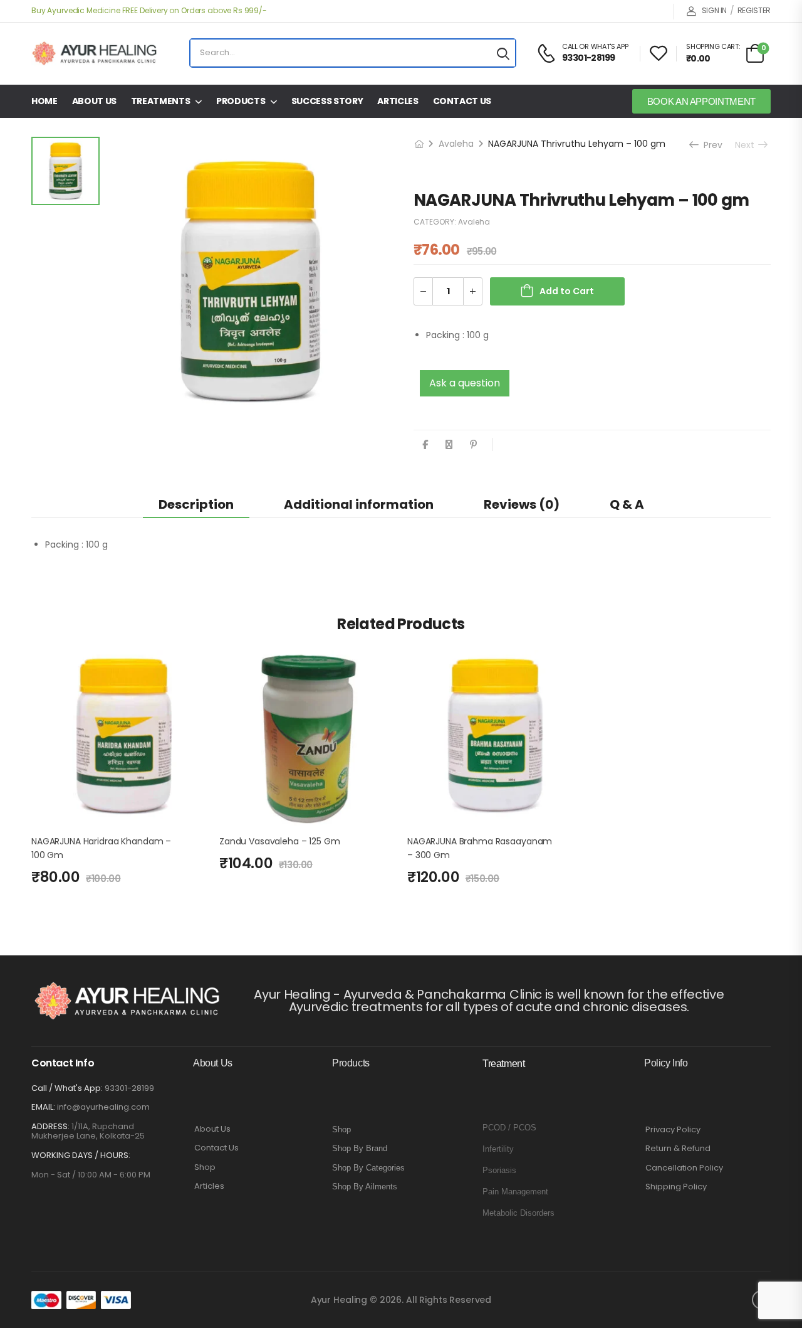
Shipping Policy (676, 1187)
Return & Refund (678, 1149)
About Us (94, 101)
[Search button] (503, 53)
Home (44, 101)
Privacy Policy (672, 1130)
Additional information (359, 504)
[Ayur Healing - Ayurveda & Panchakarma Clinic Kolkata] (94, 53)
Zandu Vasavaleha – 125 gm (279, 841)
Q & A (627, 504)
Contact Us (462, 101)
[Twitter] (448, 444)
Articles (397, 101)
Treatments (160, 101)
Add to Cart (566, 291)
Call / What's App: (67, 1088)
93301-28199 (129, 1088)
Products (240, 101)
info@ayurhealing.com (103, 1107)
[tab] (196, 504)
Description (196, 504)
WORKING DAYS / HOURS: (80, 1155)
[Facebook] (425, 444)
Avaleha (456, 143)
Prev (709, 145)
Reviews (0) (522, 504)
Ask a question (464, 383)
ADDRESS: (50, 1126)
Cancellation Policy (684, 1168)
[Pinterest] (473, 444)
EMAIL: (43, 1107)
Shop (205, 1167)
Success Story (327, 101)
